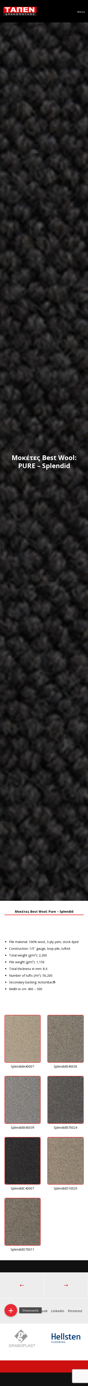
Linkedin (57, 1311)
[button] (11, 1310)
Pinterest (75, 1311)
